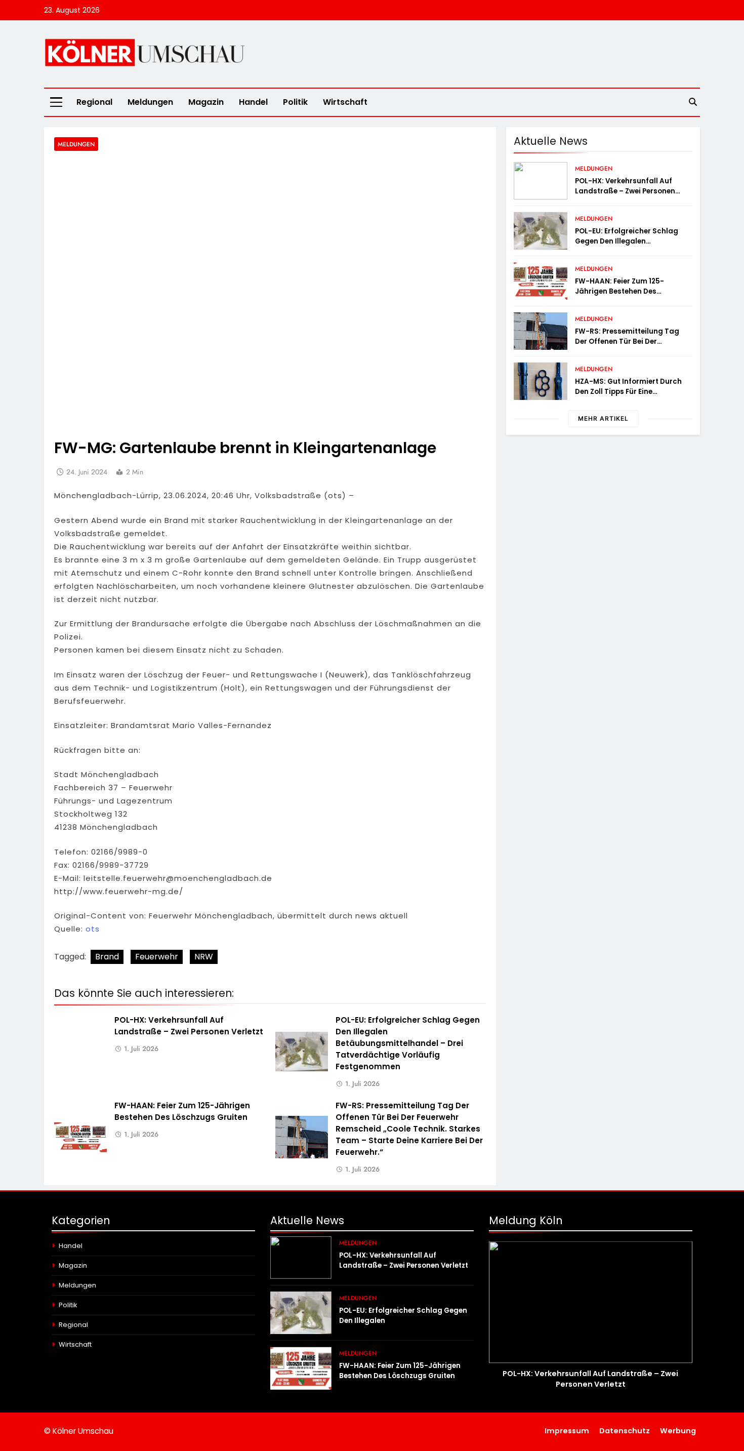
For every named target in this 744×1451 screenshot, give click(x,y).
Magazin (206, 102)
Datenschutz (624, 1431)
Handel (253, 102)
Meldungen (150, 102)
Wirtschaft (345, 102)
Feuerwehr (156, 956)
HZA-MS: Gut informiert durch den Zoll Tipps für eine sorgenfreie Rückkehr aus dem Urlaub (630, 397)
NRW (203, 956)
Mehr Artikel (603, 418)
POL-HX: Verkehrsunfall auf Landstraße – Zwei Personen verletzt (625, 191)
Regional (94, 102)
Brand (107, 956)
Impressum (567, 1431)
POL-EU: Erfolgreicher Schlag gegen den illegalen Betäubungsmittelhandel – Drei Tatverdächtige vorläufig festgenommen (408, 1043)
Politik (295, 102)
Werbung (678, 1431)
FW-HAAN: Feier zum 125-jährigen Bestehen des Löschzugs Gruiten (619, 291)
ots (93, 928)
